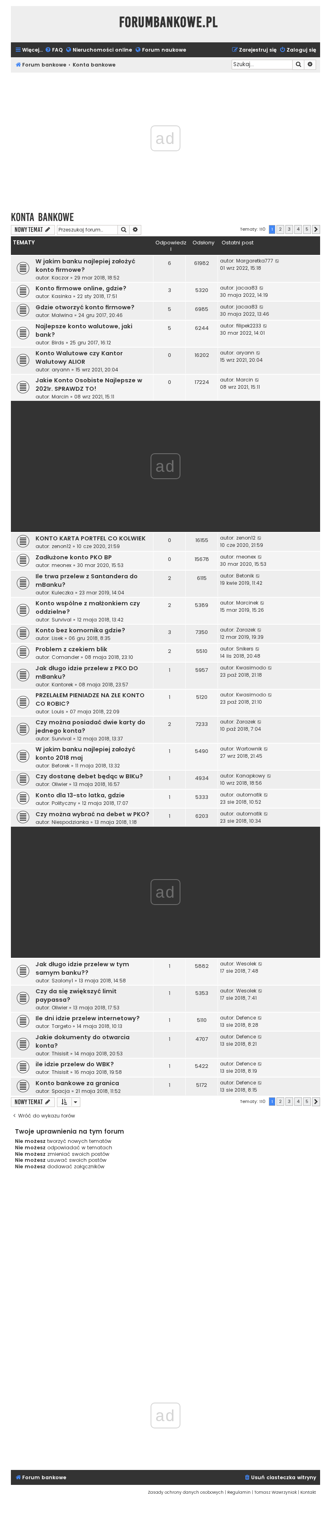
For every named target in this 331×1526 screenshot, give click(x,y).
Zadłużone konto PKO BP (74, 557)
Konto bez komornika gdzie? (80, 630)
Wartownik (249, 748)
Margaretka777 (254, 260)
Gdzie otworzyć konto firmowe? (85, 307)
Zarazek (246, 629)
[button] (316, 229)
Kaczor (60, 277)
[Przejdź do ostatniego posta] (277, 261)
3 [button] (289, 229)
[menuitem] (54, 50)
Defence (246, 1017)
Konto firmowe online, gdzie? (81, 288)
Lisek (57, 638)
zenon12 (61, 546)
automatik (249, 794)
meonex (61, 565)
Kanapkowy (250, 775)
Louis (58, 711)
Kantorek (62, 684)
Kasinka (61, 296)
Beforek (60, 765)
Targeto (61, 1026)
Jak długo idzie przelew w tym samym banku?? (82, 968)
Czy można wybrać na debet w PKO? (92, 814)
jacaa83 (247, 287)
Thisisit (60, 1053)
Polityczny (64, 803)
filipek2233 (248, 325)
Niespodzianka (70, 822)
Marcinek (247, 602)
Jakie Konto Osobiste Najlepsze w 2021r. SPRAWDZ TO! (89, 384)
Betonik (245, 575)
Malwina (62, 315)
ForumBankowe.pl (168, 22)
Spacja (61, 1091)
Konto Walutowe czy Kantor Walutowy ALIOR (79, 357)
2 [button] (280, 229)
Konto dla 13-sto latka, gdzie (80, 795)
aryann (61, 369)
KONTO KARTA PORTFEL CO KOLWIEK (91, 538)
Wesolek (246, 963)
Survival (61, 619)
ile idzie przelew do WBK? (75, 1064)
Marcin (60, 396)
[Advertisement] (165, 1272)
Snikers (244, 648)
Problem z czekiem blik (71, 649)
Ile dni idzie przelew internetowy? (88, 1018)
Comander (65, 657)
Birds (58, 342)
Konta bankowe (42, 217)
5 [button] (307, 229)
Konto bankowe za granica (77, 1083)
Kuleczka (62, 592)
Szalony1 (62, 980)
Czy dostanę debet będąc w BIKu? (89, 776)
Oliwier (59, 784)
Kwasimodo (251, 667)
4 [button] (298, 229)
